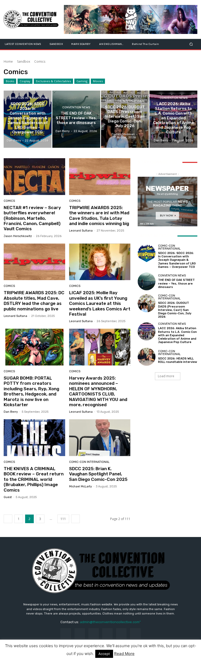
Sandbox (23, 61)
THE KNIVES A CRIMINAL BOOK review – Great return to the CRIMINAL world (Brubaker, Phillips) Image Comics (34, 479)
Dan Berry (11, 412)
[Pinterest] (107, 633)
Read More (124, 653)
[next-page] (75, 519)
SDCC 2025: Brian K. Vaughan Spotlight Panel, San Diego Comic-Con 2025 (98, 474)
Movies (98, 81)
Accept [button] (104, 654)
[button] (191, 44)
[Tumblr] (121, 633)
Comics (9, 200)
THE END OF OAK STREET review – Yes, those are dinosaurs (176, 283)
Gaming (81, 81)
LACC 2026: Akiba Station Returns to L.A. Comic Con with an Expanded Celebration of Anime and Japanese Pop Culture (177, 335)
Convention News (76, 107)
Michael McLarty (80, 486)
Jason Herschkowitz (18, 236)
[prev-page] (8, 519)
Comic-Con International (27, 98)
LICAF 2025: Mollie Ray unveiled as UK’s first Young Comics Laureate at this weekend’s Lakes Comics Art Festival (99, 303)
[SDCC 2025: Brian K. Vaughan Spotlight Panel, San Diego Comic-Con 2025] (100, 437)
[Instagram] (80, 633)
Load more (166, 376)
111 (63, 519)
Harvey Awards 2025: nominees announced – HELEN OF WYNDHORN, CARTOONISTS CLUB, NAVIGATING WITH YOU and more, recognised (98, 391)
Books (10, 81)
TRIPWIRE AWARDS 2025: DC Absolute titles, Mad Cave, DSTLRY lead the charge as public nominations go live (34, 300)
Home (8, 61)
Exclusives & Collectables (53, 81)
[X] (135, 633)
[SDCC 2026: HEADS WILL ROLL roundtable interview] (146, 356)
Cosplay (25, 81)
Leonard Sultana (81, 230)
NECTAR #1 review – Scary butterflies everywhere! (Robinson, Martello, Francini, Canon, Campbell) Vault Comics (32, 218)
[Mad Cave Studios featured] (130, 19)
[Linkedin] (93, 633)
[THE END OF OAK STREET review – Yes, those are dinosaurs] (76, 119)
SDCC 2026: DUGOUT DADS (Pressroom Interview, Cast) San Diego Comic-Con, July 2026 (174, 309)
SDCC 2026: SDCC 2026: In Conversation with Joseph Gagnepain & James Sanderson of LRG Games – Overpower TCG (177, 260)
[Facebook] (65, 633)
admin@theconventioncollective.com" (110, 622)
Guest (8, 497)
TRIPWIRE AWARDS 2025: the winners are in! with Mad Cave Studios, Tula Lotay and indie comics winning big (99, 215)
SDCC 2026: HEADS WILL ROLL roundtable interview (177, 360)
